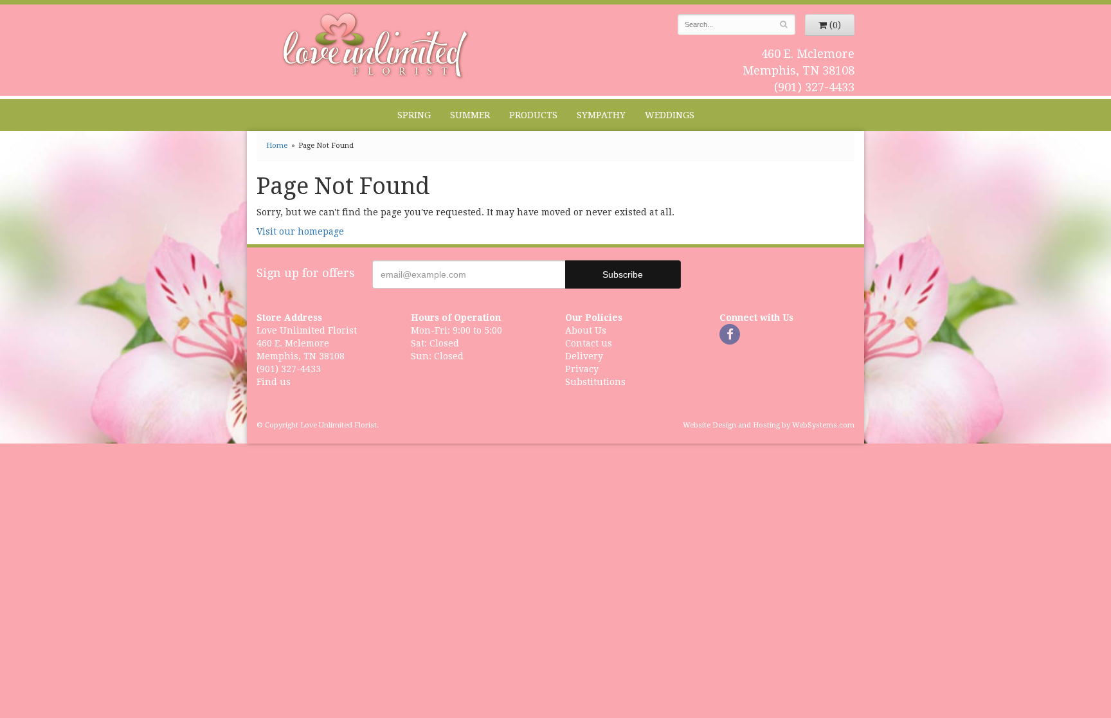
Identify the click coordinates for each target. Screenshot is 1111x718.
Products (533, 115)
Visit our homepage (300, 231)
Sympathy (601, 115)
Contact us (588, 343)
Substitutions (595, 382)
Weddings (669, 115)
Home (276, 145)
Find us (274, 382)
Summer (470, 115)
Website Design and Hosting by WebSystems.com (768, 425)
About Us (585, 330)
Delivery (584, 356)
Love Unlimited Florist (376, 45)
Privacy (582, 369)
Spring (414, 115)
